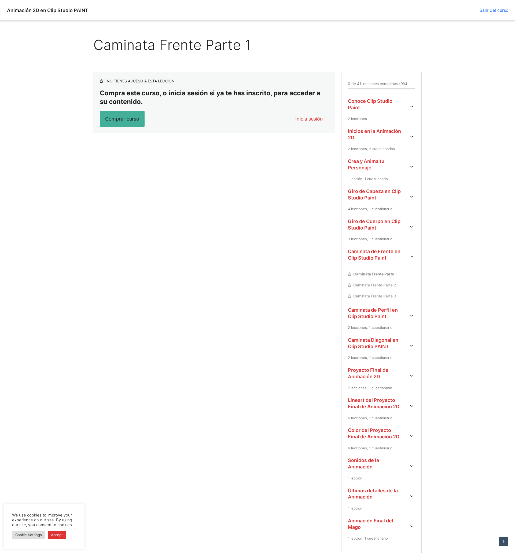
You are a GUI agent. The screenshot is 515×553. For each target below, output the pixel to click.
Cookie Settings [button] (28, 535)
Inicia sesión (309, 119)
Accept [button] (57, 535)
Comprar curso (122, 119)
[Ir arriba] (503, 541)
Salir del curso (494, 10)
